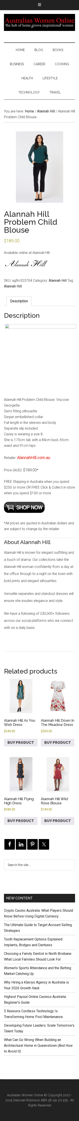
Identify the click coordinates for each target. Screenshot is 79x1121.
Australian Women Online (39, 22)
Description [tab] (19, 301)
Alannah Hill (46, 111)
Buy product (20, 742)
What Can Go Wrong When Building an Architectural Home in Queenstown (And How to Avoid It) (38, 1045)
